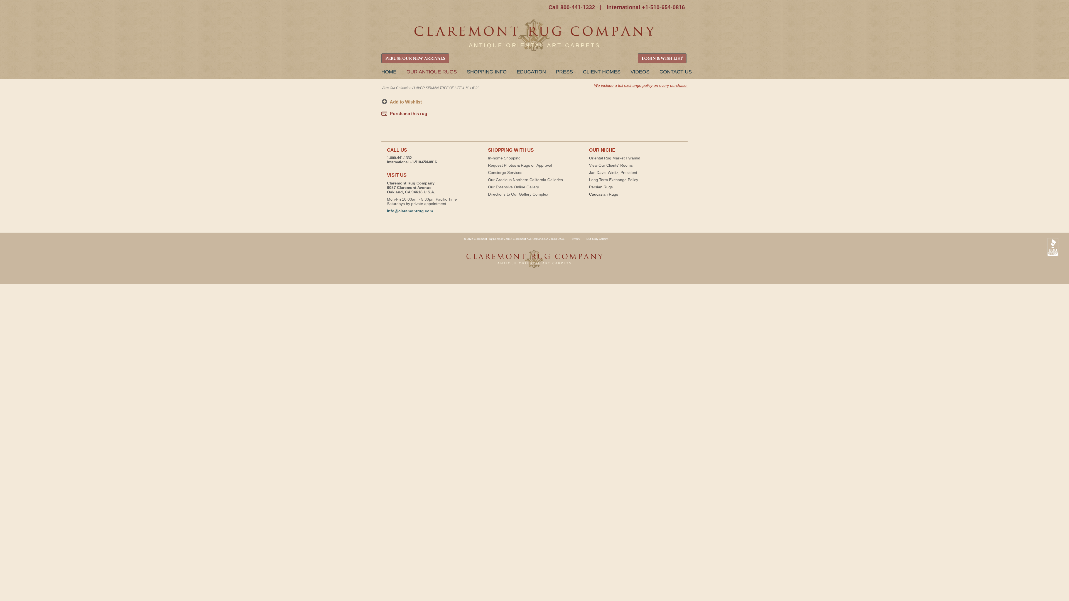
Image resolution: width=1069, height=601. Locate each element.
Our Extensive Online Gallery (513, 187)
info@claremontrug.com (410, 211)
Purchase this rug (408, 113)
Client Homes (602, 72)
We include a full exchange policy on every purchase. (641, 85)
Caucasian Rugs (603, 194)
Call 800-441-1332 (571, 7)
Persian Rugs (601, 187)
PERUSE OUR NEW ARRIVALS (415, 58)
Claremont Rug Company (534, 35)
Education (531, 72)
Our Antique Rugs (431, 72)
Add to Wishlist (406, 102)
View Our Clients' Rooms (611, 165)
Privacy (575, 238)
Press (564, 72)
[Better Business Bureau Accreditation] (1052, 247)
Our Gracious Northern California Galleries (525, 180)
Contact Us (675, 72)
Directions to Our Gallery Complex (518, 194)
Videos (640, 72)
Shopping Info (487, 72)
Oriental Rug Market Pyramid (614, 158)
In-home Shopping (504, 158)
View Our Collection (396, 88)
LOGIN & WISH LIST (662, 58)
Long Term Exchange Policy (613, 180)
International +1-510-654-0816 (646, 7)
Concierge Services (505, 172)
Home (388, 72)
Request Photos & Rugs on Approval (520, 165)
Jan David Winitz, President (613, 172)
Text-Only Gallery (597, 238)
